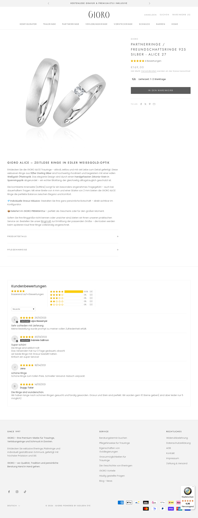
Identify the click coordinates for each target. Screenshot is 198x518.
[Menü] (193, 487)
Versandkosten (148, 71)
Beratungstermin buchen (113, 437)
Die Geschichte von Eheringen (115, 465)
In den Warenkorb (160, 90)
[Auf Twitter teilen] (145, 104)
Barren (160, 24)
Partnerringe (70, 24)
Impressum (172, 458)
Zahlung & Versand (176, 463)
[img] (27, 317)
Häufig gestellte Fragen (112, 475)
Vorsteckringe (123, 24)
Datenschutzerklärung (178, 443)
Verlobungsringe (97, 24)
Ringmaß (46, 221)
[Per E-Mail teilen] (154, 104)
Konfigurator (28, 24)
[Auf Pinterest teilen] (149, 104)
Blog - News (105, 480)
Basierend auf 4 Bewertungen (27, 294)
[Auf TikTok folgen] (25, 491)
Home (175, 24)
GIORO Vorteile (107, 470)
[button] (138, 60)
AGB (168, 448)
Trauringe (49, 24)
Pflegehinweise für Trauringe (114, 443)
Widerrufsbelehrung (177, 437)
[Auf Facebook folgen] (9, 491)
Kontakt (170, 453)
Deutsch (12, 505)
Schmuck (144, 24)
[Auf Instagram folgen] (17, 491)
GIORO (134, 39)
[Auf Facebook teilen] (141, 104)
